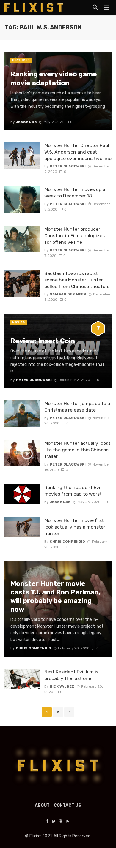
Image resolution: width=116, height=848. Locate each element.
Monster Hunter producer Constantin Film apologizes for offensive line (74, 235)
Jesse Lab (60, 502)
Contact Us (67, 805)
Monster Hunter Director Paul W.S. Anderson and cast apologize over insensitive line (78, 152)
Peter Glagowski (68, 166)
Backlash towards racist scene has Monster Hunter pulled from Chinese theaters (76, 279)
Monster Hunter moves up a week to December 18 (74, 192)
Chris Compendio (67, 542)
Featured (21, 60)
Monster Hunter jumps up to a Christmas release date (77, 407)
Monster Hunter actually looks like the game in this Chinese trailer (77, 449)
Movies (18, 322)
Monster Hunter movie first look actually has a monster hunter (74, 527)
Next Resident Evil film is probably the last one (71, 675)
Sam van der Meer (68, 294)
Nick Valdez (62, 686)
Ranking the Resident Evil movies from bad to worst (73, 491)
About (42, 805)
